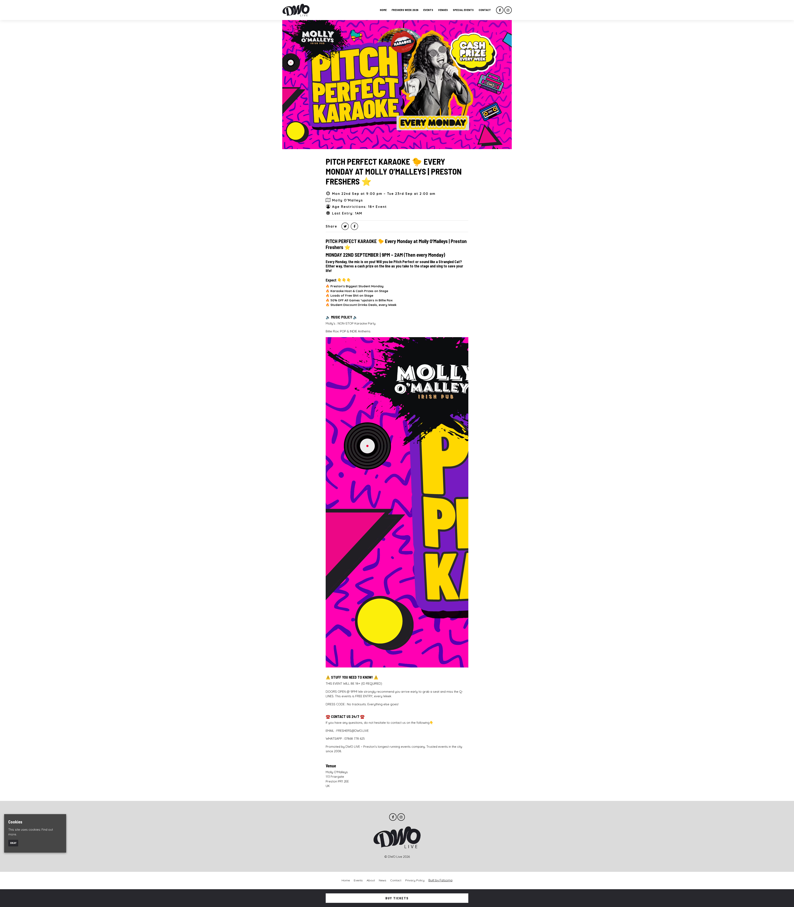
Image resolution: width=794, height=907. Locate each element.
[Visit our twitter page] (345, 226)
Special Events (463, 10)
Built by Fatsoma (440, 880)
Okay (13, 843)
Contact (485, 10)
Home (383, 10)
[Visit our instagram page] (508, 10)
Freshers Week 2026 (405, 10)
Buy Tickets (397, 898)
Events (428, 10)
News (382, 880)
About (371, 880)
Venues (443, 10)
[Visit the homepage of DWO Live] (296, 10)
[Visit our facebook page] (499, 10)
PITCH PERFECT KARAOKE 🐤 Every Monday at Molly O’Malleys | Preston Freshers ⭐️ (394, 171)
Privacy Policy (415, 880)
